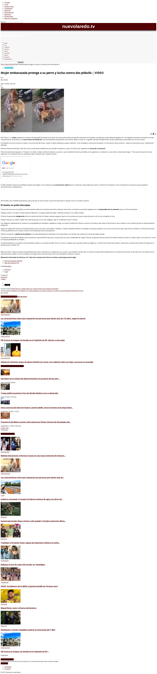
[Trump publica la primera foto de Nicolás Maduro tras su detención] (5, 389)
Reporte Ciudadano (11, 18)
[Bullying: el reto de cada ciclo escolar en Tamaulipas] (11, 559)
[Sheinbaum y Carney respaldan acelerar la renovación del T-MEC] (11, 624)
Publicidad (7, 667)
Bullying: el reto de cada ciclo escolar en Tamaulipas (23, 564)
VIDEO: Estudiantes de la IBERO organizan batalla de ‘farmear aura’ (29, 586)
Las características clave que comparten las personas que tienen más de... (32, 477)
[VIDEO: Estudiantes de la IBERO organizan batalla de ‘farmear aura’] (11, 580)
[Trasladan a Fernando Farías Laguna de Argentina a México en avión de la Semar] (11, 537)
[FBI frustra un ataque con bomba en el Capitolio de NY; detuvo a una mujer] (11, 334)
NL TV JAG (4, 80)
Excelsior (8, 266)
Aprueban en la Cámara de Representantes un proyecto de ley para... (30, 378)
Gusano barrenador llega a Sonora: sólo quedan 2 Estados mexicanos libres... (33, 521)
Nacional (7, 10)
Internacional (8, 12)
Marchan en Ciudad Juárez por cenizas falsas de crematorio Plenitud (35, 289)
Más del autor (22, 297)
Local (6, 4)
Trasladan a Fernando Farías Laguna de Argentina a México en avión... (30, 543)
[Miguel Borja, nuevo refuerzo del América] (11, 602)
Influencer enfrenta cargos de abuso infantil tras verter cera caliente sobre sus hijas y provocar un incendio (47, 362)
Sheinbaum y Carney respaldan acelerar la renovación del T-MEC (28, 630)
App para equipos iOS (11, 263)
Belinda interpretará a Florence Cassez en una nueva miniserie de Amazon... (33, 456)
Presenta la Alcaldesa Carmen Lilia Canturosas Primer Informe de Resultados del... (36, 422)
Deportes (7, 14)
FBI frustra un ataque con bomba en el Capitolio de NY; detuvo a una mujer (33, 340)
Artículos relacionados (9, 297)
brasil (6, 272)
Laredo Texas (9, 6)
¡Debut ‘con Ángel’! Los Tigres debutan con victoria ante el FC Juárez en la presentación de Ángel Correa (48, 291)
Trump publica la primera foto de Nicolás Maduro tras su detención (29, 393)
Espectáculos (8, 16)
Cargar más (5, 428)
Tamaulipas (8, 8)
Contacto (7, 669)
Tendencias (5, 582)
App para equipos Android (13, 261)
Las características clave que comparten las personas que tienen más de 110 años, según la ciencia (43, 318)
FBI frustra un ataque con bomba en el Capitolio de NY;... (25, 651)
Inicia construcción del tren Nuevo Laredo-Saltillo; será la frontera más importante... (37, 407)
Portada (7, 2)
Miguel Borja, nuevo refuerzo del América (18, 608)
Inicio (2, 64)
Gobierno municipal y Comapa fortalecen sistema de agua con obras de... (32, 499)
